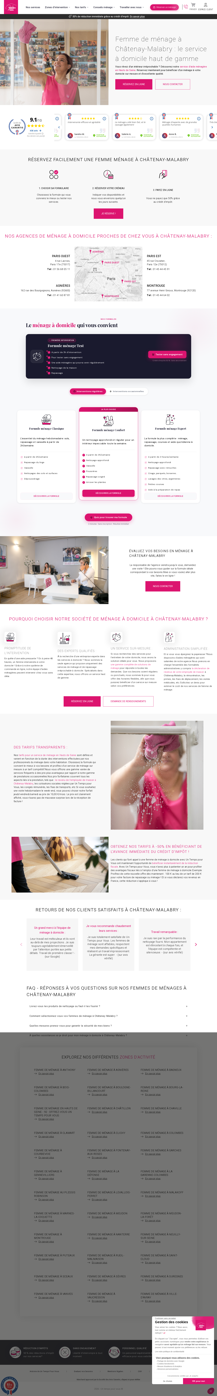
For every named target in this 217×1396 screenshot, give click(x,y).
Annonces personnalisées (167, 1369)
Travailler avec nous (131, 7)
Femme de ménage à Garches (161, 1152)
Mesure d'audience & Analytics (169, 1366)
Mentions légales (115, 1371)
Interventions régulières (89, 391)
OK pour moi (198, 1381)
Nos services (33, 7)
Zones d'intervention (56, 7)
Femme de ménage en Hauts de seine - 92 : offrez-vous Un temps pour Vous (56, 1113)
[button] (196, 944)
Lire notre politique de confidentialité (169, 1352)
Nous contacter (173, 84)
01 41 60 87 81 (61, 295)
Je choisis (167, 1381)
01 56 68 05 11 (61, 269)
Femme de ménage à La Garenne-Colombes (156, 1174)
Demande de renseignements (128, 701)
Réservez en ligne (134, 84)
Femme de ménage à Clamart (54, 1134)
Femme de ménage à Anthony (55, 1071)
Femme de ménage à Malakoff (162, 1194)
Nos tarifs (80, 7)
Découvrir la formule (46, 496)
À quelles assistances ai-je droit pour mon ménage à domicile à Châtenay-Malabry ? (78, 1035)
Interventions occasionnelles (128, 391)
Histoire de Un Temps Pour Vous (44, 1371)
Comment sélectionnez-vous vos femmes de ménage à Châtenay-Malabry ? (74, 1016)
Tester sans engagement (169, 354)
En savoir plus (137, 16)
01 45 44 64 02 (161, 295)
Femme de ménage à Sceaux (53, 1278)
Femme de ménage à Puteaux (54, 1257)
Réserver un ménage (166, 7)
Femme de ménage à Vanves (53, 1295)
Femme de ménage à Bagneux (161, 1071)
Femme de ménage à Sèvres (106, 1278)
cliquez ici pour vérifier (130, 1379)
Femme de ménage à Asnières (108, 1071)
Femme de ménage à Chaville (161, 1110)
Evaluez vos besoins (83, 1371)
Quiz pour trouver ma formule (110, 517)
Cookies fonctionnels (165, 1364)
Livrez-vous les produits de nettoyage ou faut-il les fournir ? (65, 1006)
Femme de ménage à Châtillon (109, 1110)
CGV (140, 1371)
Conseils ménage (102, 7)
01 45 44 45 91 (161, 269)
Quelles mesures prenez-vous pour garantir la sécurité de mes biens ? (71, 1026)
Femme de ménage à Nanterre (108, 1236)
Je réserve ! (108, 213)
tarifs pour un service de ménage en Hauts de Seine (47, 755)
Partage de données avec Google (170, 1361)
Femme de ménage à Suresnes (162, 1278)
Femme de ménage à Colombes (162, 1134)
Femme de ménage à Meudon (107, 1215)
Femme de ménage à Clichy (106, 1134)
